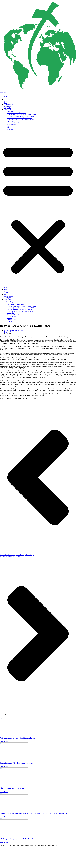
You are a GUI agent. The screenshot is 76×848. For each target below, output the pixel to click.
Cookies (9, 126)
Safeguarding (7, 108)
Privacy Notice (8, 109)
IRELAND (3, 93)
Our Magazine (8, 106)
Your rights (10, 121)
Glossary (10, 129)
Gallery (6, 101)
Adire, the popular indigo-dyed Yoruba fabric (17, 738)
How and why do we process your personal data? (21, 114)
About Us (6, 98)
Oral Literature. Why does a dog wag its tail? (17, 763)
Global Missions (8, 104)
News (5, 99)
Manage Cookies (12, 128)
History (6, 103)
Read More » (4, 741)
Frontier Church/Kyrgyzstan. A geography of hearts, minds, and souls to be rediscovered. (34, 813)
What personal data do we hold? (16, 113)
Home (5, 96)
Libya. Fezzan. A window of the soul (14, 788)
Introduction (11, 111)
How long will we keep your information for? (20, 119)
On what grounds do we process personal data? (21, 116)
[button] (38, 208)
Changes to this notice (13, 123)
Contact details (11, 124)
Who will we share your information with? (19, 118)
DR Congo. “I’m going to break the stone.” (16, 839)
